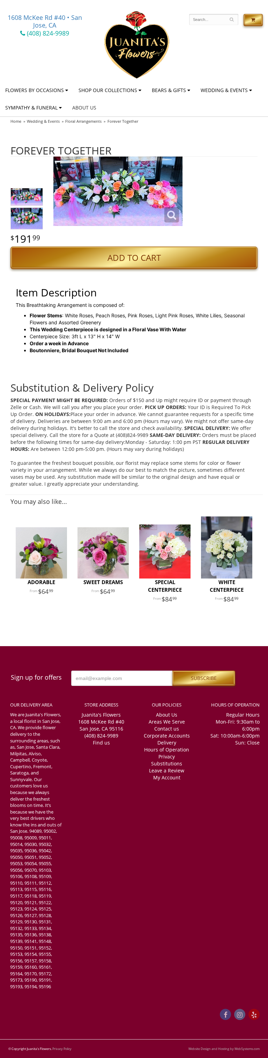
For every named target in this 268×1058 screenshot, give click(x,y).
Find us (101, 742)
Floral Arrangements (83, 121)
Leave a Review (166, 770)
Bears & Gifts (169, 90)
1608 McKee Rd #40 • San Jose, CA (45, 21)
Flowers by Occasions (34, 90)
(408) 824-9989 (47, 33)
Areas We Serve (167, 721)
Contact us (166, 728)
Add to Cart (134, 257)
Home (15, 121)
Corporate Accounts (167, 735)
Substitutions (166, 763)
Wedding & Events (224, 90)
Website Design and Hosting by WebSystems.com (224, 1048)
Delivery (166, 742)
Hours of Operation (166, 749)
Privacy (166, 756)
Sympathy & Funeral (31, 107)
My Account (166, 777)
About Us (84, 107)
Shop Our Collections (108, 90)
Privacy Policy (62, 1048)
